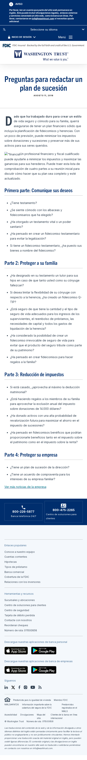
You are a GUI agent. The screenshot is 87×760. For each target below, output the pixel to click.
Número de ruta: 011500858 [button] (20, 630)
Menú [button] (62, 37)
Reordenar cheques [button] (16, 625)
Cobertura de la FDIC (16, 577)
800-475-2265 (64, 510)
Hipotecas (10, 561)
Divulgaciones (27, 714)
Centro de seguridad (16, 610)
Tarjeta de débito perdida (19, 615)
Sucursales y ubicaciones (19, 600)
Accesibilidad (10, 714)
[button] (43, 18)
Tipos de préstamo (15, 567)
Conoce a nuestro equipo (19, 552)
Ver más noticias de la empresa (25, 486)
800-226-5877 (23, 512)
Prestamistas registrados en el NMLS (69, 707)
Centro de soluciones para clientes (25, 605)
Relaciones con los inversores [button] (22, 582)
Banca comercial (14, 572)
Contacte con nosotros (18, 620)
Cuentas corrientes (15, 556)
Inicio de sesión (22, 37)
